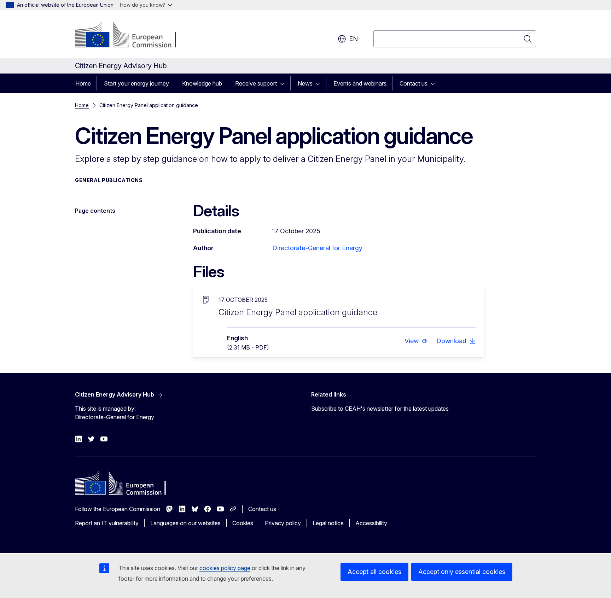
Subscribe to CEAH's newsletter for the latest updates (380, 408)
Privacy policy (283, 523)
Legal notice (328, 523)
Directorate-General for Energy (317, 248)
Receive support (256, 83)
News (305, 83)
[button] (416, 341)
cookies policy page (224, 567)
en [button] (353, 38)
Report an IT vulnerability (107, 523)
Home (83, 83)
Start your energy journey (136, 83)
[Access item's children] (284, 83)
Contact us (413, 83)
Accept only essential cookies (461, 571)
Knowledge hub (202, 83)
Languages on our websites (185, 523)
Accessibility (371, 523)
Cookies (242, 523)
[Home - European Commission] (132, 35)
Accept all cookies (374, 571)
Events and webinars (359, 83)
